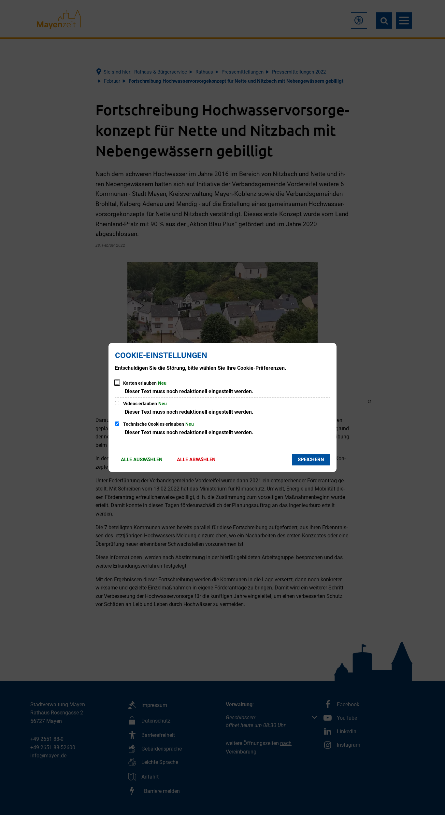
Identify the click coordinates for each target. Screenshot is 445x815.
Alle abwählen (196, 460)
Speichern (311, 460)
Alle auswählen (142, 460)
